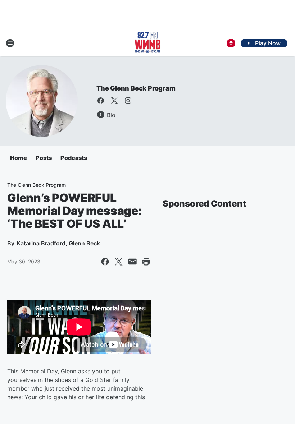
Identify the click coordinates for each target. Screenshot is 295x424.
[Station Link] (147, 43)
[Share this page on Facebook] (105, 262)
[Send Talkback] (231, 43)
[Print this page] (146, 262)
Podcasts (73, 157)
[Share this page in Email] (132, 262)
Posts (44, 157)
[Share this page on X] (119, 262)
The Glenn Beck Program (136, 88)
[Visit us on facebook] (100, 100)
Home (18, 157)
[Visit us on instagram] (128, 100)
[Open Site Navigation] (10, 43)
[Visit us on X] (114, 100)
